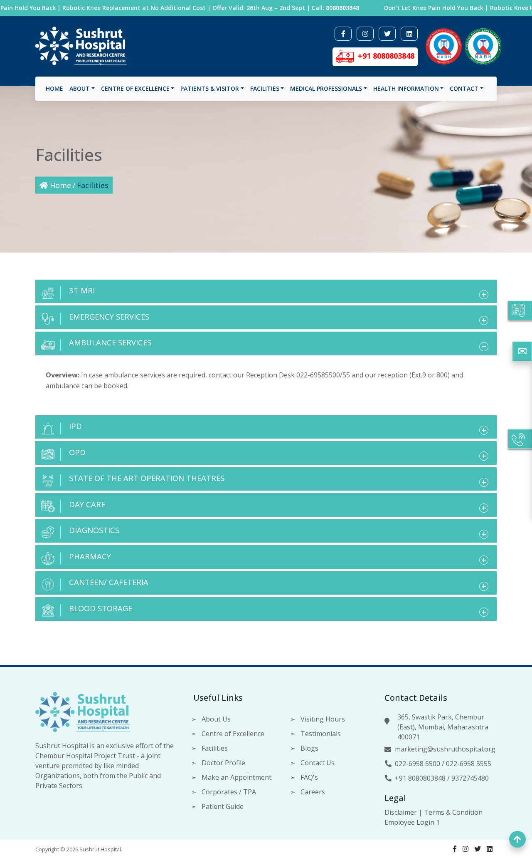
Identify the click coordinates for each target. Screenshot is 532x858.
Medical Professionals (326, 88)
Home (54, 88)
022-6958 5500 (417, 763)
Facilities (264, 88)
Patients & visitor (209, 88)
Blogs (309, 748)
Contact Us (317, 762)
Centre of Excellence (135, 88)
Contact (464, 88)
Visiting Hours (322, 719)
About (79, 88)
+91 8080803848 (420, 778)
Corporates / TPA (229, 791)
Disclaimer (400, 812)
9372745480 (470, 778)
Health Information (406, 88)
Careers (312, 791)
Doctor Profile (223, 762)
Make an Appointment (236, 777)
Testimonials (320, 733)
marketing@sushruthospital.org (445, 749)
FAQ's (309, 777)
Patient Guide (223, 806)
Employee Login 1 (412, 822)
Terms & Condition (453, 812)
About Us (216, 719)
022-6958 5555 (468, 763)
